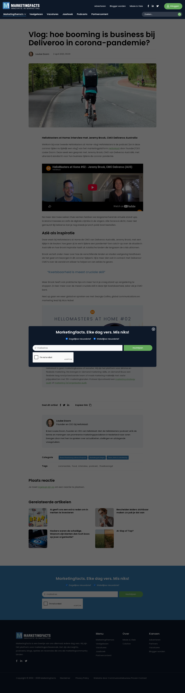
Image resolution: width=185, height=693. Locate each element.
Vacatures (52, 14)
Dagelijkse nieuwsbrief (80, 339)
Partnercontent (99, 14)
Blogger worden (118, 6)
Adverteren (100, 6)
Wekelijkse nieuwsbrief (108, 339)
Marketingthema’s (13, 14)
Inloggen (174, 6)
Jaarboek (67, 14)
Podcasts (82, 14)
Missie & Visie (136, 6)
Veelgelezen (36, 14)
